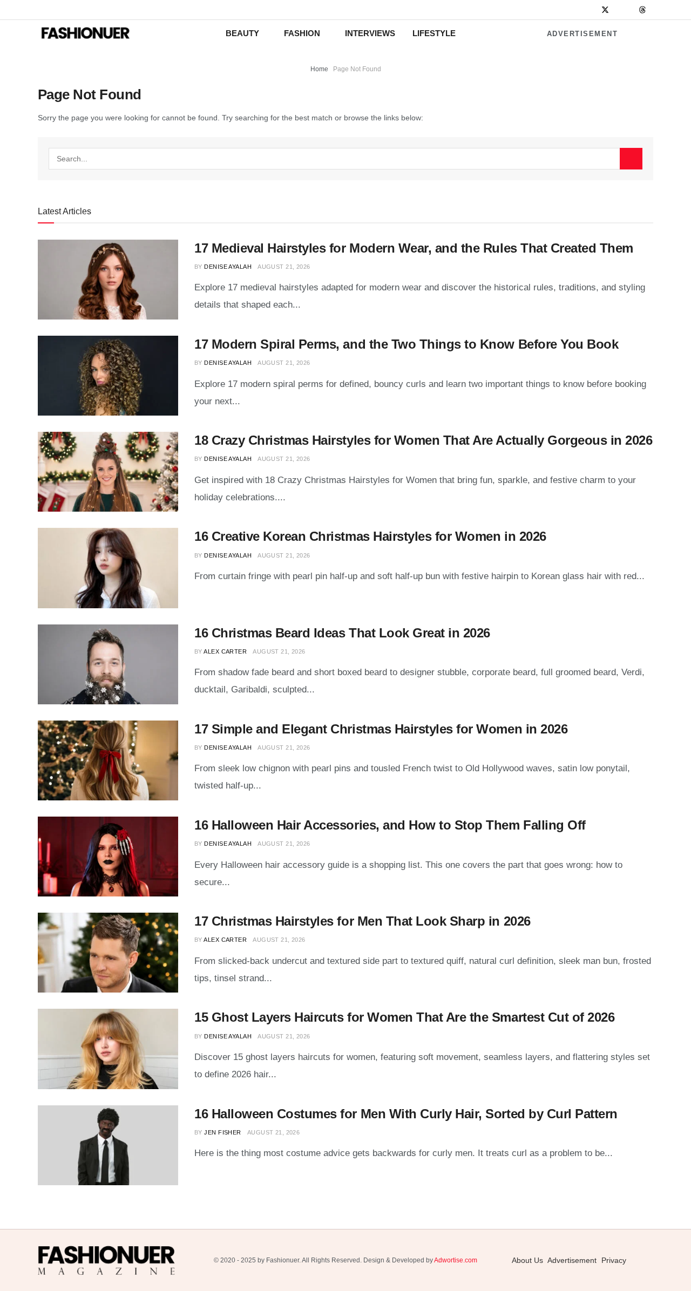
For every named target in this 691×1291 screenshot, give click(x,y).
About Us (527, 1260)
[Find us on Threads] (642, 10)
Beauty (242, 33)
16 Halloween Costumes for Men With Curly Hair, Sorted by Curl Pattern (406, 1113)
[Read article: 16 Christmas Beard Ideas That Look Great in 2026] (108, 664)
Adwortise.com (455, 1260)
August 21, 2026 (284, 266)
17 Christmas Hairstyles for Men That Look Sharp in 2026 (362, 921)
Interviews (370, 33)
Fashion (302, 33)
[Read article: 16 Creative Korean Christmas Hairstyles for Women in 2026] (108, 568)
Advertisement (582, 34)
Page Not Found (357, 69)
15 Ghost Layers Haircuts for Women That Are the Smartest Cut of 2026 (404, 1017)
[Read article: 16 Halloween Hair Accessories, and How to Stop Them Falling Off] (108, 856)
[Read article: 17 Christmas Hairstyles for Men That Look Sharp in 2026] (108, 953)
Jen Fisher (222, 1132)
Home (319, 69)
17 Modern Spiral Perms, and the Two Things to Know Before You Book (406, 344)
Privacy (613, 1260)
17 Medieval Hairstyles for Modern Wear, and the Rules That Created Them (413, 248)
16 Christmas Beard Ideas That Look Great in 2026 (342, 633)
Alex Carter (225, 651)
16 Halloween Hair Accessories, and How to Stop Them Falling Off (390, 825)
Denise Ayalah (228, 266)
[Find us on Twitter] (605, 10)
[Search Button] (631, 158)
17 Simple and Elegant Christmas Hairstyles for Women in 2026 (380, 729)
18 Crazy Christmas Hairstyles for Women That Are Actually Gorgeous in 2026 (423, 440)
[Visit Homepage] (85, 33)
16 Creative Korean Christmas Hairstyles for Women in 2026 (370, 536)
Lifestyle (434, 33)
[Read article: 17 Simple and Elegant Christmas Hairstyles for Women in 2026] (108, 760)
